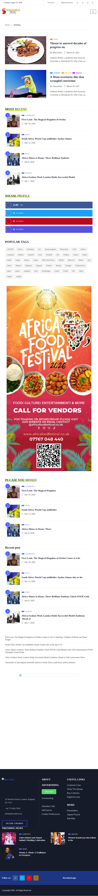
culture (83, 249)
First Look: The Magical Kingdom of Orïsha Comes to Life (51, 558)
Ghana (75, 255)
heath (9, 260)
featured (31, 255)
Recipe (58, 266)
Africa (20, 249)
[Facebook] (15, 877)
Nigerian (29, 266)
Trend (65, 271)
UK (73, 271)
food (40, 255)
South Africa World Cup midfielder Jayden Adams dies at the (52, 577)
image (18, 260)
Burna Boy (64, 249)
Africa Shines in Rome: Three (36, 529)
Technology (46, 271)
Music (81, 260)
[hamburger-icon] (93, 12)
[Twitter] (22, 877)
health (84, 255)
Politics (49, 266)
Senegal (68, 266)
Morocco (71, 260)
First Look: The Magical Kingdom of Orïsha (44, 119)
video (81, 271)
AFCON (10, 249)
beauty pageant (50, 249)
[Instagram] (36, 877)
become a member (14, 823)
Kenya (26, 260)
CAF (74, 249)
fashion (20, 255)
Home (7, 25)
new (89, 260)
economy (10, 255)
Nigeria (18, 266)
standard (27, 271)
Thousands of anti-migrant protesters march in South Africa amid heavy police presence (40, 662)
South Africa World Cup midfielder (39, 510)
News (9, 266)
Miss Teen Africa (48, 260)
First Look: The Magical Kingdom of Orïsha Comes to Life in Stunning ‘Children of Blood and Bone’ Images (46, 638)
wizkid (18, 276)
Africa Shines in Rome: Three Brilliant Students (45, 158)
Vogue (9, 276)
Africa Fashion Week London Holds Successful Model (48, 177)
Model (61, 260)
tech (35, 271)
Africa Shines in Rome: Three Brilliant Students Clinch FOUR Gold (55, 596)
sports (17, 271)
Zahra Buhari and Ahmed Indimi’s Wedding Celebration (32, 839)
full (58, 255)
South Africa (80, 266)
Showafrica (57, 53)
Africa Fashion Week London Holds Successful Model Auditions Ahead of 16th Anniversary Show (45, 657)
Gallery (66, 255)
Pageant (39, 266)
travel (57, 271)
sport (9, 271)
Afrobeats (30, 249)
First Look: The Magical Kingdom (39, 490)
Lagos (35, 260)
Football (49, 255)
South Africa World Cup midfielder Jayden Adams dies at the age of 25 (33, 645)
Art (39, 249)
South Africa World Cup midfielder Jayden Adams (47, 138)
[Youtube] (29, 877)
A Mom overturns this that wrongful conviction (67, 78)
